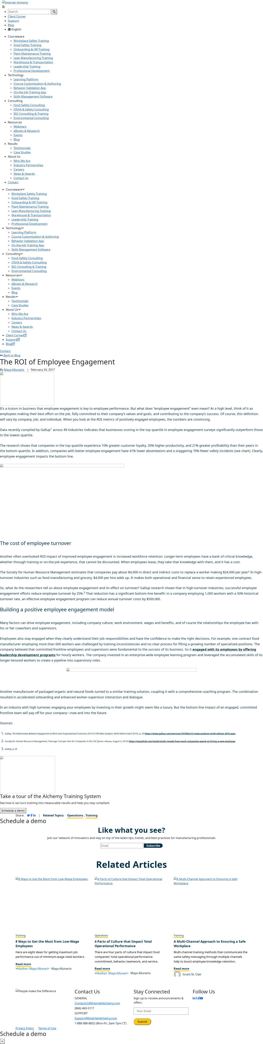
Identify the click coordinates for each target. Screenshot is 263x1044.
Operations (75, 815)
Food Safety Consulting (29, 105)
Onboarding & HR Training (32, 49)
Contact (13, 182)
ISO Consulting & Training (31, 114)
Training (92, 815)
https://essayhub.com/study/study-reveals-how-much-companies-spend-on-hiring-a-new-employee (182, 741)
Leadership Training (27, 66)
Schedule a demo (13, 811)
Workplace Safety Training (31, 41)
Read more (23, 964)
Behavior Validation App (30, 88)
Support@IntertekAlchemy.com (96, 1018)
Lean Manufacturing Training (33, 58)
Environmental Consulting (31, 118)
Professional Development (32, 71)
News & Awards (24, 174)
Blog (11, 25)
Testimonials (22, 148)
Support (13, 21)
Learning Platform (26, 79)
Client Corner (17, 16)
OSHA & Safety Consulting (31, 109)
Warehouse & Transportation (33, 62)
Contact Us (21, 178)
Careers (19, 169)
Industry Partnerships (28, 165)
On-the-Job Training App (30, 92)
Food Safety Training (27, 45)
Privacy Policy (25, 1028)
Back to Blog (11, 355)
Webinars (20, 127)
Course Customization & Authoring (37, 84)
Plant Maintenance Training (32, 54)
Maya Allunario (14, 370)
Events (18, 135)
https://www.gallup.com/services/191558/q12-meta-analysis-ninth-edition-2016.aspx (190, 733)
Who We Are (22, 161)
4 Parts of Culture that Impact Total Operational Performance (123, 943)
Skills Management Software (33, 96)
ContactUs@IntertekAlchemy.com (97, 1003)
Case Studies (22, 152)
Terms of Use (47, 1028)
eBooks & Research (27, 131)
